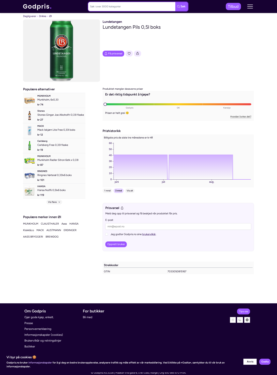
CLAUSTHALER (50, 223)
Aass (64, 223)
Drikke (42, 16)
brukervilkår (149, 234)
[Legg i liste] (129, 54)
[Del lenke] (137, 54)
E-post (109, 220)
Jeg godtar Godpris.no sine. (133, 234)
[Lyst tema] (233, 320)
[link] (37, 6)
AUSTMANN (53, 230)
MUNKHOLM (30, 223)
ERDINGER (70, 230)
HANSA (73, 223)
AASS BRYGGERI (33, 236)
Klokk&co (28, 230)
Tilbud (233, 6)
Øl (50, 16)
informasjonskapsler (40, 362)
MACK (40, 230)
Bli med (87, 317)
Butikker (29, 346)
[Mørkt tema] (240, 320)
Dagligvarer (29, 16)
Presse (28, 323)
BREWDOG (52, 236)
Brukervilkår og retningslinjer (42, 340)
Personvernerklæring (37, 329)
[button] (250, 6)
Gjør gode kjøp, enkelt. (39, 317)
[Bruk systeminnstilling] (247, 320)
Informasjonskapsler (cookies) (43, 334)
